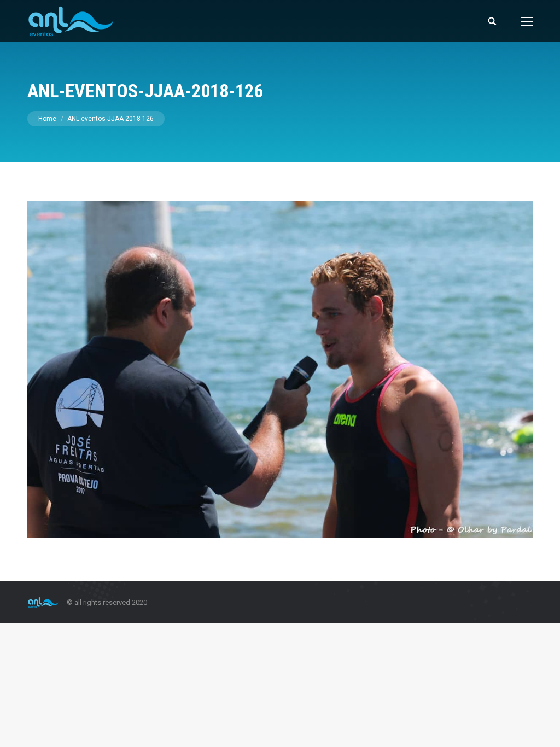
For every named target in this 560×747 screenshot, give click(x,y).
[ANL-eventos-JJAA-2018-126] (280, 369)
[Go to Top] (542, 729)
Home (47, 118)
